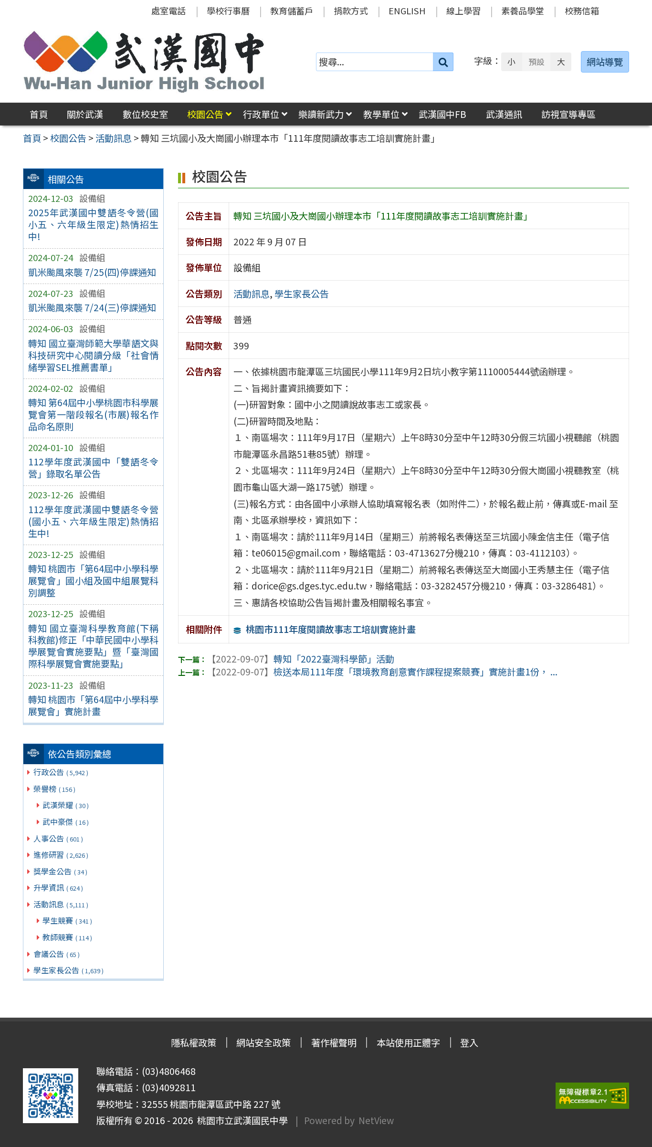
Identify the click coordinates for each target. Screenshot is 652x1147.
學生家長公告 (68, 970)
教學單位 (381, 114)
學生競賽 (67, 920)
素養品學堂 (522, 10)
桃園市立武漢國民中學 (240, 1120)
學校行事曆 (228, 10)
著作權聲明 (334, 1042)
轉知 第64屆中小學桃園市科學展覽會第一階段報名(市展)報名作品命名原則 (93, 414)
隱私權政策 (193, 1042)
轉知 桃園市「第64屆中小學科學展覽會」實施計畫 (93, 705)
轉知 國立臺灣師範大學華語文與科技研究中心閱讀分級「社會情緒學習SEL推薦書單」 (93, 355)
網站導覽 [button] (605, 61)
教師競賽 (67, 937)
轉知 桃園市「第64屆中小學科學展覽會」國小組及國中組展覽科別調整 (93, 580)
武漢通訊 (504, 114)
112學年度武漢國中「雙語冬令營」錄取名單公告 (93, 467)
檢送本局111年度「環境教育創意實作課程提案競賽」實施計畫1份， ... (382, 671)
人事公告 (58, 838)
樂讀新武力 (321, 114)
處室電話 (168, 10)
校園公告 (205, 114)
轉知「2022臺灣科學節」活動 (300, 658)
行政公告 (60, 772)
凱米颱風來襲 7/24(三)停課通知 (92, 307)
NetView (376, 1120)
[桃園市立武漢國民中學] (144, 61)
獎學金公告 (60, 871)
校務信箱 (582, 10)
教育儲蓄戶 (291, 10)
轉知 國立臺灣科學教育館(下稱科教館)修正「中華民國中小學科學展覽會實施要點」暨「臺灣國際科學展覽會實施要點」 (93, 646)
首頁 (39, 114)
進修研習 (60, 854)
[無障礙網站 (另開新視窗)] (592, 1096)
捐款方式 (351, 10)
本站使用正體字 (408, 1042)
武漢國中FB (442, 114)
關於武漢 (85, 114)
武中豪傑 (65, 821)
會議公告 (56, 953)
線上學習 (463, 10)
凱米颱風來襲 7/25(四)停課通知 (92, 272)
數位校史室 (145, 114)
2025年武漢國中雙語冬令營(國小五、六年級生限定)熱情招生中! (93, 224)
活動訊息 (60, 904)
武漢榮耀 (65, 804)
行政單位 (261, 114)
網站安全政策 (263, 1042)
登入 (469, 1042)
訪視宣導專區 (568, 114)
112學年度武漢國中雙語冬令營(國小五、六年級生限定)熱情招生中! (93, 521)
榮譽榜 (54, 788)
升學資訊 (58, 887)
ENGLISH (407, 10)
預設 (536, 61)
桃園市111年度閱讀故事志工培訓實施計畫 (331, 629)
